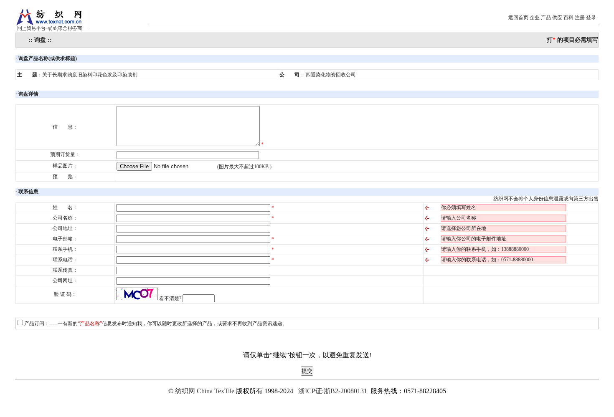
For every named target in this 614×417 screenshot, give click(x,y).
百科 (568, 17)
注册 (580, 17)
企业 (535, 17)
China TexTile (215, 390)
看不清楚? (170, 298)
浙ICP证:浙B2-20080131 (332, 390)
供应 (557, 17)
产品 (546, 17)
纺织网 (185, 390)
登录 (591, 17)
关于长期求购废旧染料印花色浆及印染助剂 (89, 75)
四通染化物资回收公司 (331, 75)
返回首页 (518, 17)
